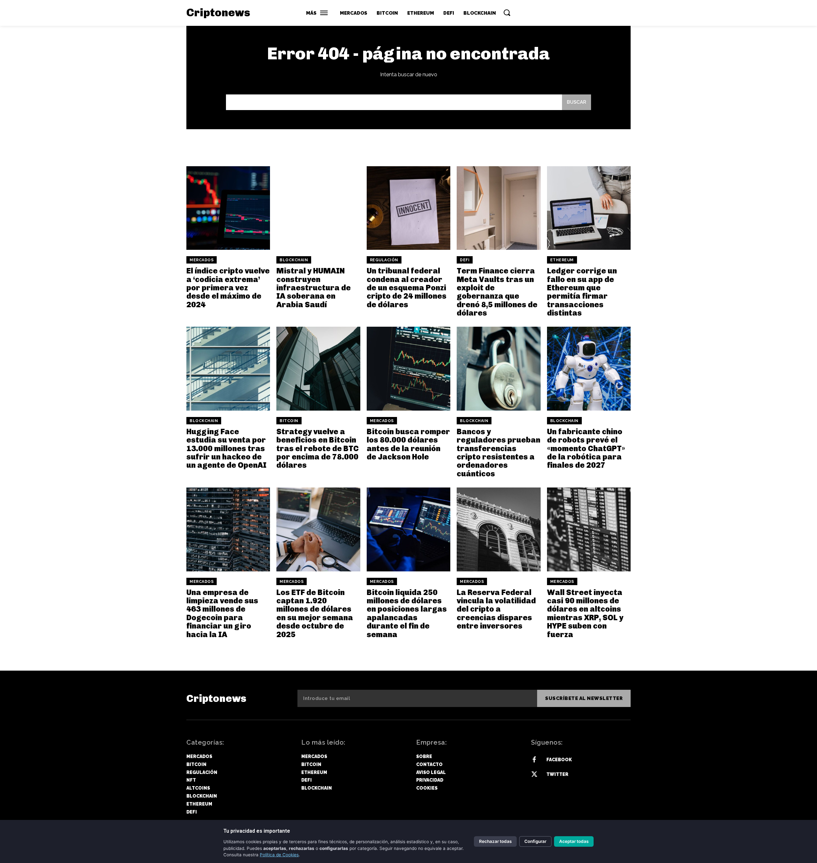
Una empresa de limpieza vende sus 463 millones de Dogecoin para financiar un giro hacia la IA (222, 613)
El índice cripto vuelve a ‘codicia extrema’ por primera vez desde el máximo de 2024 (228, 287)
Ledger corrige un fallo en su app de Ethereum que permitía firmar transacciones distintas (582, 291)
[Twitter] (534, 774)
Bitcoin (289, 421)
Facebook (559, 759)
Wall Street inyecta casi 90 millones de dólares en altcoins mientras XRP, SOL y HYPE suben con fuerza (585, 613)
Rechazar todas (495, 841)
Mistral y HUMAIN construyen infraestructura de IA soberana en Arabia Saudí (313, 287)
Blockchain (294, 260)
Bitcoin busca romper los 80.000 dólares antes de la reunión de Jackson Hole (408, 444)
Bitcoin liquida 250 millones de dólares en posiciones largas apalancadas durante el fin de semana (407, 613)
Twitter (557, 774)
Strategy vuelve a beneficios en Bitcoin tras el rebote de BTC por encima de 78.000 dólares (317, 448)
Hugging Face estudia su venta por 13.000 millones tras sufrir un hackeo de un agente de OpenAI (226, 448)
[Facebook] (534, 760)
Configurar (535, 841)
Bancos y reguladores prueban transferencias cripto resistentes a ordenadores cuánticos (498, 452)
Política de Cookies (279, 854)
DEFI (464, 260)
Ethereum (562, 260)
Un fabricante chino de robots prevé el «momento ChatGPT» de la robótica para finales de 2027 (586, 448)
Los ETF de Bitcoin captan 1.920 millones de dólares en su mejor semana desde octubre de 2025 (314, 613)
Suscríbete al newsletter (584, 698)
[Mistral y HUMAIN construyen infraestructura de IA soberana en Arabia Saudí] (318, 208)
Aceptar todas (573, 841)
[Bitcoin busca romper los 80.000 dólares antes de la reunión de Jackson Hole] (408, 368)
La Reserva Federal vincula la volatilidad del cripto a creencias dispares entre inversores (496, 609)
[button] (507, 12)
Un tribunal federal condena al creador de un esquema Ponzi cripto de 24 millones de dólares (406, 287)
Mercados (202, 260)
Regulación (384, 260)
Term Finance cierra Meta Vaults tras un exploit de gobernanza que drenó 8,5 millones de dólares (497, 291)
